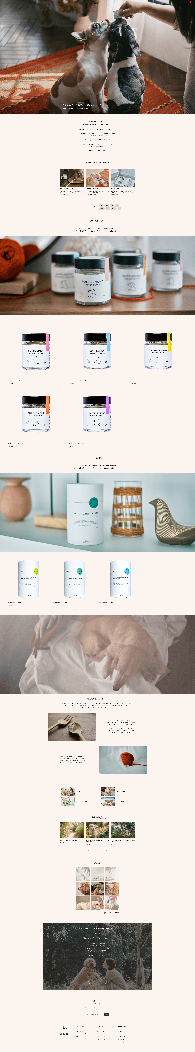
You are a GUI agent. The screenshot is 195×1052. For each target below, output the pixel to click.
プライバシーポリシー (124, 1042)
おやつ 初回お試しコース (92, 188)
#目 (112, 205)
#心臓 (116, 205)
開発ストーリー (101, 1031)
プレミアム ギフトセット (117, 188)
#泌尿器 (114, 208)
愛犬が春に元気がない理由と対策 (68, 840)
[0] (189, 3)
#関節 (101, 205)
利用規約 (120, 1031)
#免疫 (106, 205)
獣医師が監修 (100, 1034)
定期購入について (101, 1039)
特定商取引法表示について (125, 1039)
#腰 (119, 208)
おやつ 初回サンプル (81, 1034)
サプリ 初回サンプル (81, 1031)
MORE (97, 851)
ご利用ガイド (121, 1034)
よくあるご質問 (101, 1036)
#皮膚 (107, 208)
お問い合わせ (121, 1036)
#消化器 (102, 208)
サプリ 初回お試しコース (66, 188)
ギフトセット (79, 1036)
